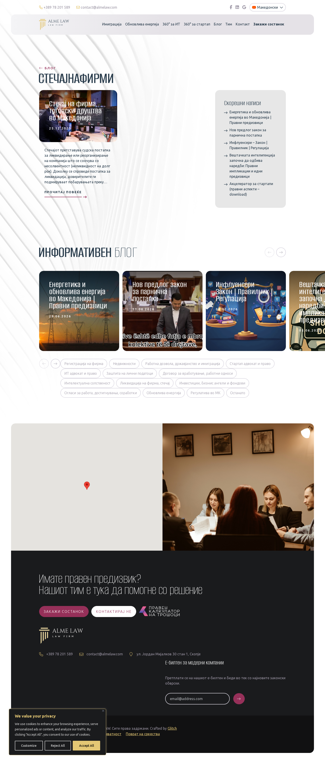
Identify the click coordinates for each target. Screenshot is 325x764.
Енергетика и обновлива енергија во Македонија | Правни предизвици (250, 117)
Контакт (243, 24)
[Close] (103, 711)
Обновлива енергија (142, 24)
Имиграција (112, 24)
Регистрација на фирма (83, 364)
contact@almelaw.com (98, 7)
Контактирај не (114, 612)
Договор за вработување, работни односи (198, 373)
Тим (228, 24)
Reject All (58, 745)
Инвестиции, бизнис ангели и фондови (212, 383)
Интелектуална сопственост (87, 383)
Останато (237, 393)
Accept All (86, 745)
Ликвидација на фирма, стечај (145, 383)
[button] (269, 252)
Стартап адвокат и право (250, 364)
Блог (218, 24)
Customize (28, 745)
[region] (57, 732)
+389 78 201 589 (57, 7)
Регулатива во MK (205, 393)
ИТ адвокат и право (80, 373)
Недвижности (124, 364)
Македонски (268, 7)
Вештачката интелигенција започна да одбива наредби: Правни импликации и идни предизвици (252, 165)
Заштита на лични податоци (130, 373)
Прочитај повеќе (63, 192)
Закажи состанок (64, 612)
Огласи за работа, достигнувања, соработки (100, 393)
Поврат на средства (143, 734)
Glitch (172, 728)
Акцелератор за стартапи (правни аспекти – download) (251, 189)
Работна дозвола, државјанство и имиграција (182, 364)
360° (171, 24)
